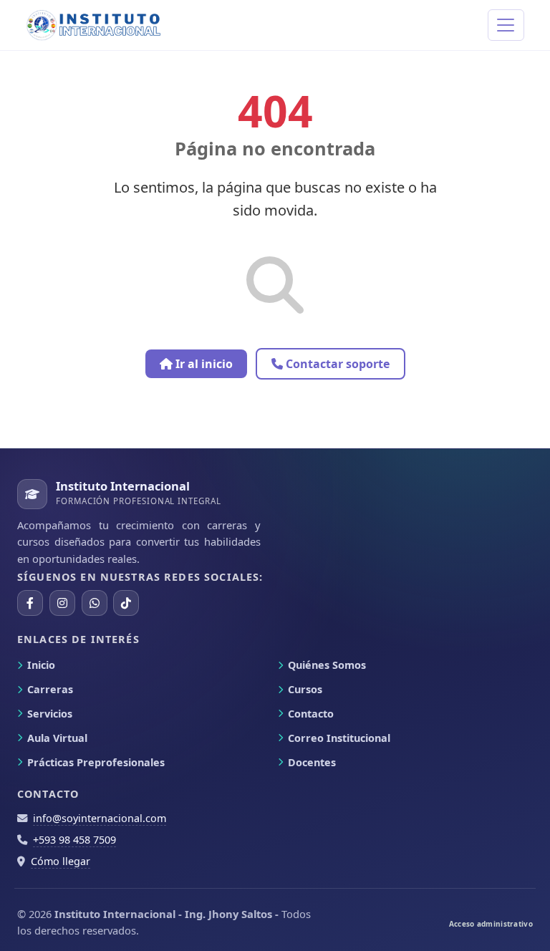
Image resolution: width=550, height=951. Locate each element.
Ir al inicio (203, 364)
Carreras (50, 689)
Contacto (311, 713)
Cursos (305, 689)
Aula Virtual (57, 738)
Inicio (41, 665)
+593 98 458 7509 (74, 839)
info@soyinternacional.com (99, 818)
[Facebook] (30, 603)
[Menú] (506, 25)
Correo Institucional (339, 738)
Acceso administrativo (491, 924)
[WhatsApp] (94, 603)
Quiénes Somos (327, 665)
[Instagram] (62, 603)
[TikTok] (126, 603)
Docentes (312, 762)
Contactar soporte (336, 364)
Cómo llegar (60, 861)
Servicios (49, 713)
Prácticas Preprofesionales (96, 762)
